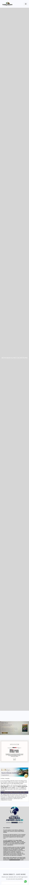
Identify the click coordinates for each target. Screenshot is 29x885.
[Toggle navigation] (26, 4)
